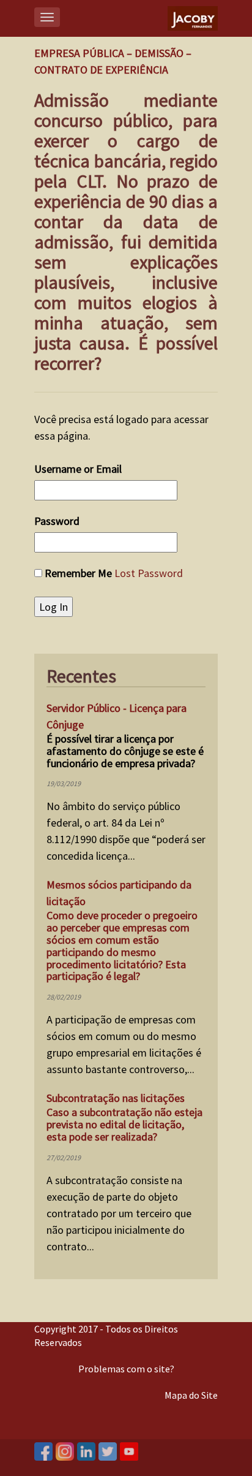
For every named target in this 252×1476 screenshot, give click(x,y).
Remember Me (78, 573)
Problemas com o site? (126, 1369)
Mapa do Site (191, 1395)
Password (57, 521)
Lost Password (148, 573)
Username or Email (78, 469)
